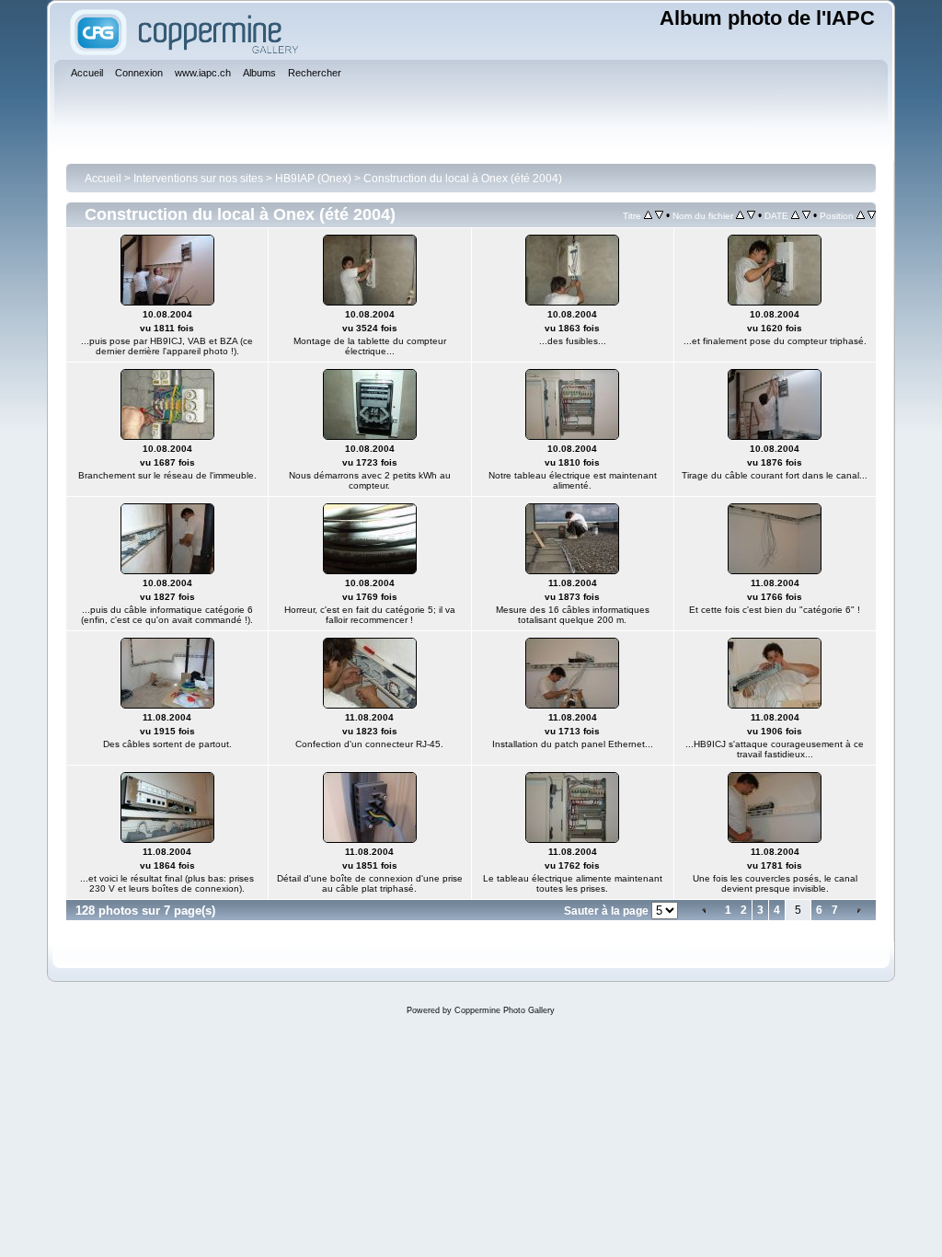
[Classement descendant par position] (871, 215)
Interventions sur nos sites (198, 178)
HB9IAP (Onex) (313, 178)
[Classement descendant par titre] (659, 215)
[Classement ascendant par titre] (648, 215)
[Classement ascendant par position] (860, 215)
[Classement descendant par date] (806, 215)
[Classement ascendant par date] (795, 215)
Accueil (103, 178)
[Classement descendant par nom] (751, 215)
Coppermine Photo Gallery (504, 1010)
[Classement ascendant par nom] (740, 215)
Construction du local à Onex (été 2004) (462, 178)
